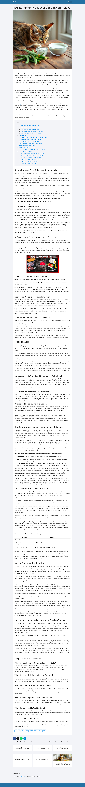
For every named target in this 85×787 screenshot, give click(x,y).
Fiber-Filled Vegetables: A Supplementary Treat (32, 131)
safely (40, 730)
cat (19, 730)
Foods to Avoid (22, 135)
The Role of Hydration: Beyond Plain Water (31, 133)
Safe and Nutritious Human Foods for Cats (29, 127)
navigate (20, 104)
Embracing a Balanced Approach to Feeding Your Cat (32, 149)
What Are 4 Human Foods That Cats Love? (31, 157)
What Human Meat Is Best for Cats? (29, 161)
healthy (31, 730)
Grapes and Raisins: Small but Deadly (30, 141)
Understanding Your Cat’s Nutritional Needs (28, 125)
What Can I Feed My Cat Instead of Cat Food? (32, 155)
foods (27, 730)
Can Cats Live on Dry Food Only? (29, 163)
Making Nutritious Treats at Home (27, 147)
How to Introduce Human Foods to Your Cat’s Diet (31, 143)
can (16, 730)
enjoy (23, 730)
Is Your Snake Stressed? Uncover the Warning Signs (25, 741)
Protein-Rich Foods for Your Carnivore (30, 129)
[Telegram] (24, 738)
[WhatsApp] (21, 738)
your (44, 730)
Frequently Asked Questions (25, 151)
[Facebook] (14, 738)
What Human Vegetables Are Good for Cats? (32, 159)
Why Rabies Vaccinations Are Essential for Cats (60, 741)
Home (69, 2)
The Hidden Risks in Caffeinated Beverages (31, 139)
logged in (24, 776)
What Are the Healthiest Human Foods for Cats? (32, 153)
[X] (17, 738)
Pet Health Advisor (18, 2)
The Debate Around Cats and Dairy (27, 145)
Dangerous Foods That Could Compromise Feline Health (34, 137)
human (35, 730)
